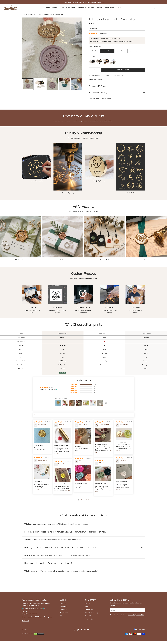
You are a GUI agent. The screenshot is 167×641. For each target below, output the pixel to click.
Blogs (86, 606)
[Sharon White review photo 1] (42, 435)
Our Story (87, 603)
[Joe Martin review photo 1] (124, 471)
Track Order (63, 606)
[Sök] (153, 7)
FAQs (61, 616)
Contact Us (63, 603)
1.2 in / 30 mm (107, 51)
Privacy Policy (89, 619)
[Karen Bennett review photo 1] (124, 434)
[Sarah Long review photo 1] (62, 435)
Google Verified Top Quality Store (33, 608)
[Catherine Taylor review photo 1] (83, 473)
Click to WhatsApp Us (44, 617)
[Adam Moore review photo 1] (103, 473)
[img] (38, 422)
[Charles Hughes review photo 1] (42, 471)
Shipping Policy (89, 609)
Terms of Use (131, 614)
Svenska (24, 629)
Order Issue (63, 609)
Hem (23, 14)
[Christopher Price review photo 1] (103, 435)
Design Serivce (64, 612)
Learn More (25, 620)
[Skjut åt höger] (78, 47)
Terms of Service (89, 616)
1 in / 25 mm (94, 51)
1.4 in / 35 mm (121, 51)
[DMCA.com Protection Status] (39, 634)
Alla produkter (32, 14)
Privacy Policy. (140, 614)
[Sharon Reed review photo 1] (62, 474)
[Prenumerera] (143, 610)
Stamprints (30, 634)
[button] (93, 33)
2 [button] (81, 500)
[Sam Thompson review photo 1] (83, 436)
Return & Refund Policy (91, 612)
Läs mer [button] (56, 453)
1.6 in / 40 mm (134, 51)
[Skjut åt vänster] (26, 47)
